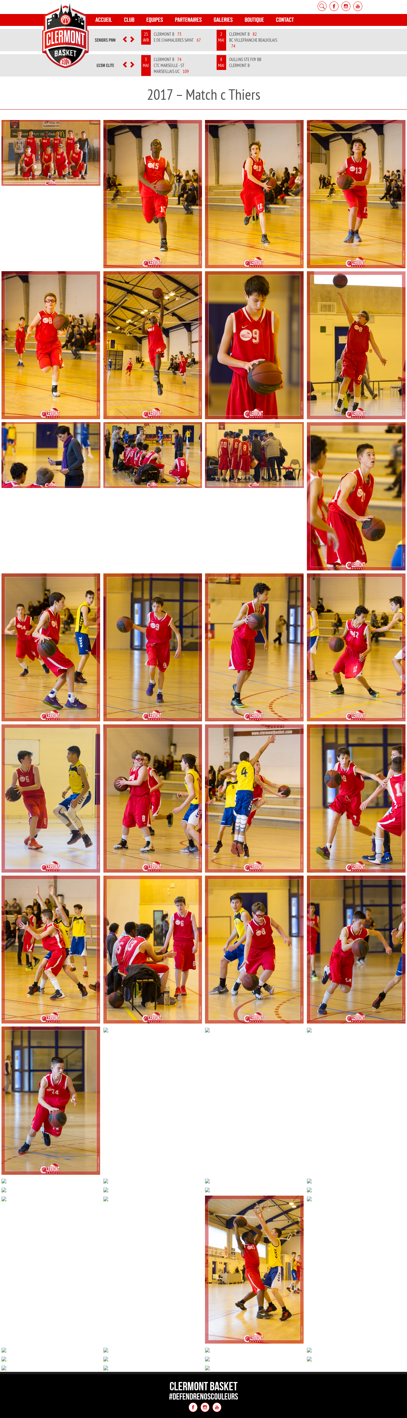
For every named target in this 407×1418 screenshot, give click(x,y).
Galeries (223, 19)
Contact (285, 19)
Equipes (154, 19)
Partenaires (188, 19)
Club (129, 19)
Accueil (103, 19)
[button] (124, 40)
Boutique (254, 19)
